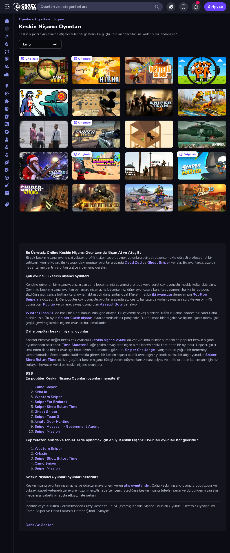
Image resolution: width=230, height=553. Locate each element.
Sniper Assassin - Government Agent (67, 426)
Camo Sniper (46, 386)
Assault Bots (111, 304)
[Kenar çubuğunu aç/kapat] (7, 6)
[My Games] (183, 6)
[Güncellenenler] (6, 51)
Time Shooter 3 (75, 344)
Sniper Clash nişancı (75, 317)
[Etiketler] (6, 204)
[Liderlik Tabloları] (6, 74)
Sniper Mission (47, 431)
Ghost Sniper (158, 262)
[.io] (6, 109)
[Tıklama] (6, 185)
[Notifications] (196, 6)
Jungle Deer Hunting (52, 421)
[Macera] (6, 132)
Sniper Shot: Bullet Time (56, 406)
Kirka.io (41, 391)
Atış (37, 19)
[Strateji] (6, 170)
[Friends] (170, 6)
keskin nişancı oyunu (109, 339)
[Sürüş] (6, 178)
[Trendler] (6, 44)
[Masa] (6, 139)
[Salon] (6, 147)
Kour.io (49, 304)
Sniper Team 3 (47, 416)
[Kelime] (6, 124)
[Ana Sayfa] (6, 21)
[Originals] (6, 59)
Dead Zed (133, 262)
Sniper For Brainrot (51, 401)
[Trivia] (6, 193)
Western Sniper (48, 396)
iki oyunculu (162, 294)
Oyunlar (25, 19)
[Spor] (6, 162)
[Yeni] (6, 36)
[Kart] (6, 116)
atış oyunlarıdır (136, 485)
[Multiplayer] (6, 67)
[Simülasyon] (6, 155)
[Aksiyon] (6, 86)
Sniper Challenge (140, 349)
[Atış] (6, 93)
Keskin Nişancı (54, 19)
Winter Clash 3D (40, 312)
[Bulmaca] (6, 101)
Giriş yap (215, 6)
